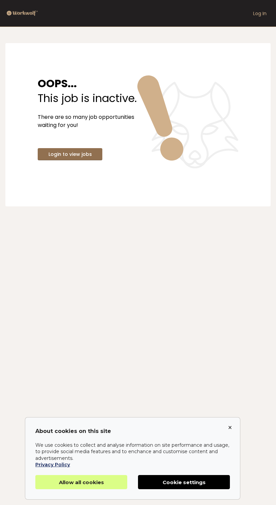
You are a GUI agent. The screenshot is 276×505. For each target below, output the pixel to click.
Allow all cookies (81, 482)
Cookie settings (184, 482)
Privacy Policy (52, 465)
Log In (260, 13)
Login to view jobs (70, 154)
